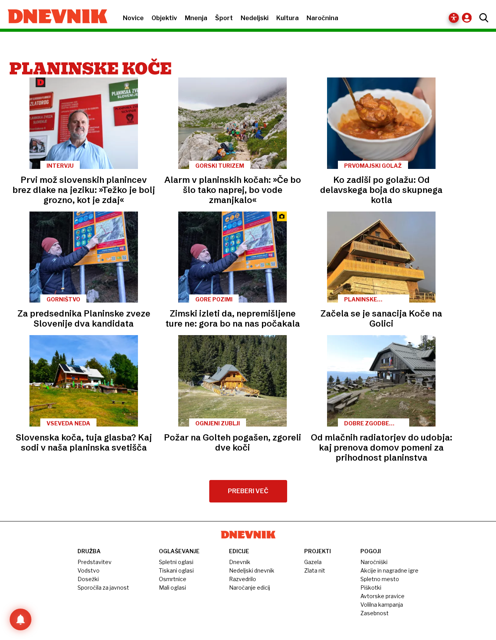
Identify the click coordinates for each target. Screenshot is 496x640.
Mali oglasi (172, 587)
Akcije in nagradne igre (389, 570)
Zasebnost (374, 613)
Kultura (287, 18)
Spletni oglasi (176, 562)
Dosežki (88, 579)
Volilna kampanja (381, 604)
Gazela (313, 562)
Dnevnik (239, 562)
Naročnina (322, 18)
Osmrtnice (172, 579)
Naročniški (374, 562)
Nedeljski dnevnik (251, 570)
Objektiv (164, 18)
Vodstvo (89, 570)
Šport (224, 18)
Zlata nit (314, 570)
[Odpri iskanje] (481, 17)
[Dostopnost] (454, 18)
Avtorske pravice (382, 596)
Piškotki (370, 587)
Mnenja (196, 18)
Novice (133, 18)
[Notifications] (20, 619)
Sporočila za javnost (103, 587)
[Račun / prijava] (468, 17)
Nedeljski (255, 18)
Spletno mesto (379, 579)
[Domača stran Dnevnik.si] (53, 17)
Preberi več (248, 491)
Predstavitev (95, 562)
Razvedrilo (242, 579)
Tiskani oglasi (176, 570)
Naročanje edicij (249, 587)
